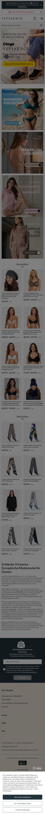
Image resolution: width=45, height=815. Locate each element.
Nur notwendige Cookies (22, 803)
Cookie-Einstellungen (22, 810)
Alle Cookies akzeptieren (22, 797)
